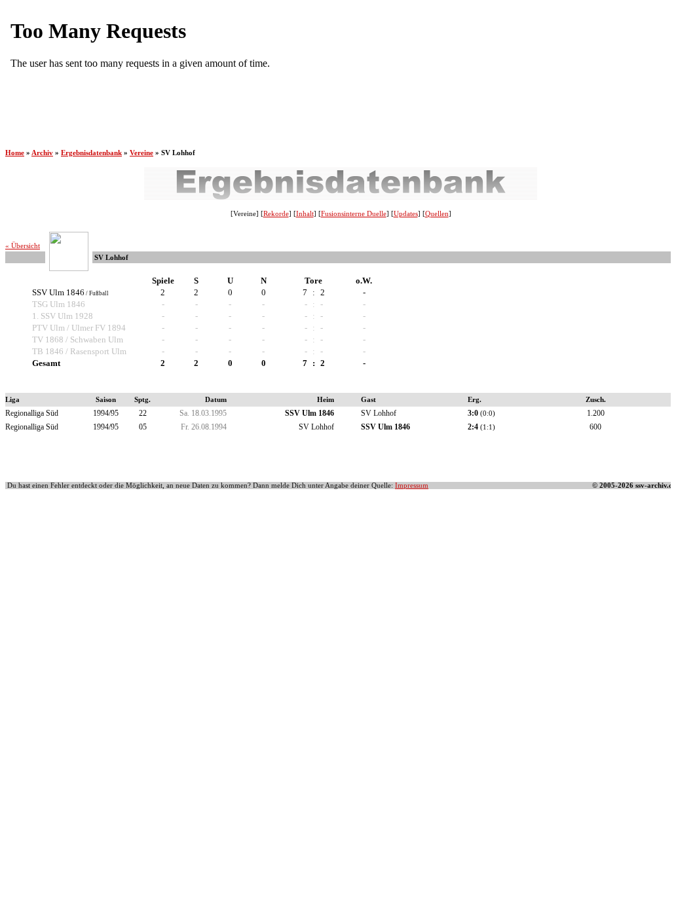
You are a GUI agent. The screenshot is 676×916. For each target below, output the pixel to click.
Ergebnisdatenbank (91, 152)
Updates (406, 213)
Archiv (42, 152)
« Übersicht (22, 245)
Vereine (141, 152)
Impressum (411, 485)
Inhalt (305, 213)
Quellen (437, 213)
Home (14, 152)
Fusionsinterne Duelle (353, 213)
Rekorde (276, 213)
